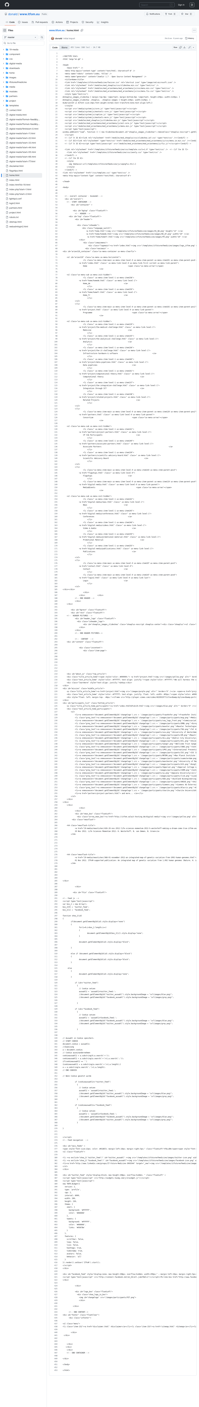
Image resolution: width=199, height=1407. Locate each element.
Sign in (181, 4)
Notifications (155, 14)
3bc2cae (168, 38)
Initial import (69, 38)
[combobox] (156, 5)
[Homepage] (7, 4)
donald (12, 14)
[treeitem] (22, 175)
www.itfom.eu (30, 14)
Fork (171, 14)
